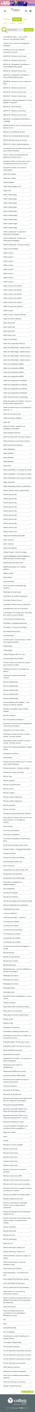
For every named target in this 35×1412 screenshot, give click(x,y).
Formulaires (6, 19)
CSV (26, 1391)
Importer (12, 23)
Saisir (25, 19)
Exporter (21, 23)
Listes (5, 23)
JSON (31, 1391)
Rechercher (17, 19)
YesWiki (21, 1408)
